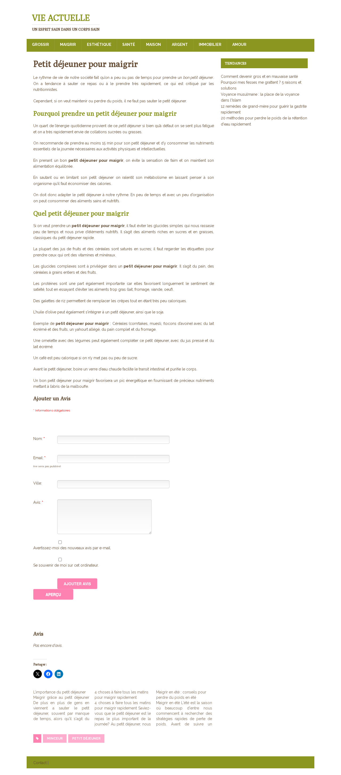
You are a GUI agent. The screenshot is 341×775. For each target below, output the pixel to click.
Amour (239, 44)
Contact (40, 763)
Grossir (40, 44)
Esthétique (99, 44)
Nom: (39, 439)
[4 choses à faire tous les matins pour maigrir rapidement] (125, 708)
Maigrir (68, 44)
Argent (180, 44)
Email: (39, 458)
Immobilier (210, 44)
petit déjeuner (86, 738)
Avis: (38, 502)
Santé (128, 44)
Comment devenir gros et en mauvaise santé (259, 76)
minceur (55, 738)
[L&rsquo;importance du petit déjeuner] (64, 705)
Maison (153, 44)
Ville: (37, 483)
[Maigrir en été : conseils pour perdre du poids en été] (186, 708)
